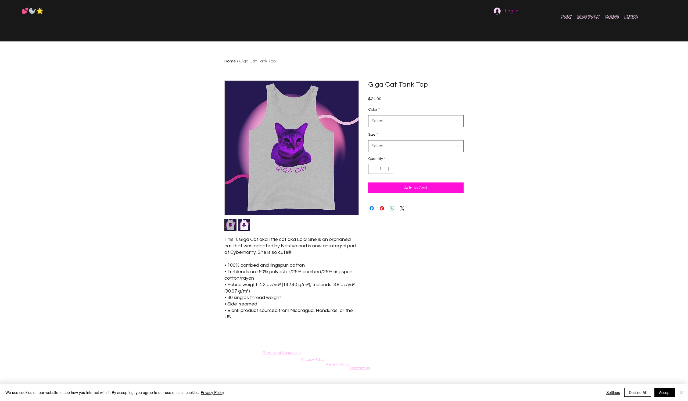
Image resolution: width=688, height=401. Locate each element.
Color (374, 109)
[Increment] (388, 169)
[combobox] (416, 121)
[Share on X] (402, 208)
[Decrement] (372, 169)
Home (230, 61)
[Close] (681, 392)
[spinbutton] (380, 169)
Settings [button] (613, 392)
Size (373, 134)
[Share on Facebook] (371, 208)
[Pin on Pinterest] (382, 208)
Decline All (638, 392)
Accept (665, 392)
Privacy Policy (212, 392)
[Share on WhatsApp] (392, 208)
